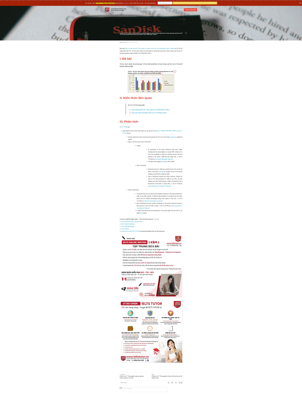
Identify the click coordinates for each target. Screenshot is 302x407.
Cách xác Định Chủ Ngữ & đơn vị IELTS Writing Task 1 (149, 113)
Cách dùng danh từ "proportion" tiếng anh (160, 186)
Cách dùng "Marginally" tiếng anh (164, 159)
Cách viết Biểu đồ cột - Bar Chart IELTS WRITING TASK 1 (150, 110)
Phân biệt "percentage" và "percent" (153, 201)
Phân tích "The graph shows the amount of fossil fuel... (167, 377)
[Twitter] (172, 382)
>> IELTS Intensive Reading (127, 226)
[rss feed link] (181, 382)
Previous (123, 374)
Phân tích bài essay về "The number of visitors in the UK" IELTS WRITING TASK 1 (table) (149, 48)
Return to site (124, 382)
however (161, 172)
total (141, 213)
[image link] (107, 9)
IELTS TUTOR (123, 127)
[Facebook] (168, 382)
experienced (173, 137)
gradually (163, 161)
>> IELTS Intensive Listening (127, 224)
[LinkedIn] (176, 382)
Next (153, 374)
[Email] (179, 382)
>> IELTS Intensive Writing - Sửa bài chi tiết (131, 222)
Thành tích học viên (190, 10)
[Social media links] (182, 9)
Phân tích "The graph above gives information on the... (132, 377)
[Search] (180, 9)
